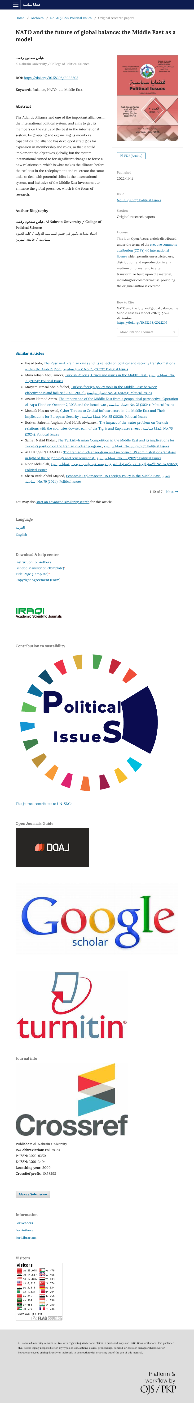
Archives (37, 18)
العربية (20, 527)
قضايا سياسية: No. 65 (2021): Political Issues (129, 458)
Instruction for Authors (33, 562)
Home (20, 18)
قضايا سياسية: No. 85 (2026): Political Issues (114, 416)
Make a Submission (33, 1194)
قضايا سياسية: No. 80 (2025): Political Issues (136, 446)
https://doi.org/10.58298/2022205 (51, 78)
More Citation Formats (136, 332)
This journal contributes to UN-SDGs (44, 804)
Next (169, 492)
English (21, 534)
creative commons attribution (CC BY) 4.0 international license (147, 250)
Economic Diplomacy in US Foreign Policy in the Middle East (113, 476)
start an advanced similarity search (62, 502)
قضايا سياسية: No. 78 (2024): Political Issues (141, 405)
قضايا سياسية (31, 5)
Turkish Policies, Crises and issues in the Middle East (106, 375)
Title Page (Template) (32, 574)
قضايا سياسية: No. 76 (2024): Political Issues (119, 393)
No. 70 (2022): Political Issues (71, 18)
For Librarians (26, 1238)
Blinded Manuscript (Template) (41, 568)
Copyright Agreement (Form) (38, 580)
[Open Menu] (15, 4)
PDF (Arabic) (132, 156)
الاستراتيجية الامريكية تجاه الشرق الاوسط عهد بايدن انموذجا (113, 464)
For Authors (24, 1230)
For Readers (24, 1223)
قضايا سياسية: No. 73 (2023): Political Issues (95, 369)
